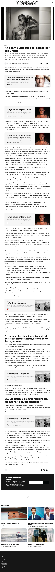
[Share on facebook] (41, 63)
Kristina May (33, 546)
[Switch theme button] (53, 3)
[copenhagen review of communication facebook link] (2, 567)
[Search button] (50, 3)
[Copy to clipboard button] (49, 63)
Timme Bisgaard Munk (35, 526)
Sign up (2, 561)
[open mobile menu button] (2, 3)
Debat (6, 45)
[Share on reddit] (46, 63)
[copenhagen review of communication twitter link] (4, 567)
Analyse (33, 543)
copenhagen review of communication (45, 559)
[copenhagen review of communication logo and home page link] (5, 556)
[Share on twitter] (44, 63)
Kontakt (7, 561)
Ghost (33, 559)
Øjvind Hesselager (13, 63)
